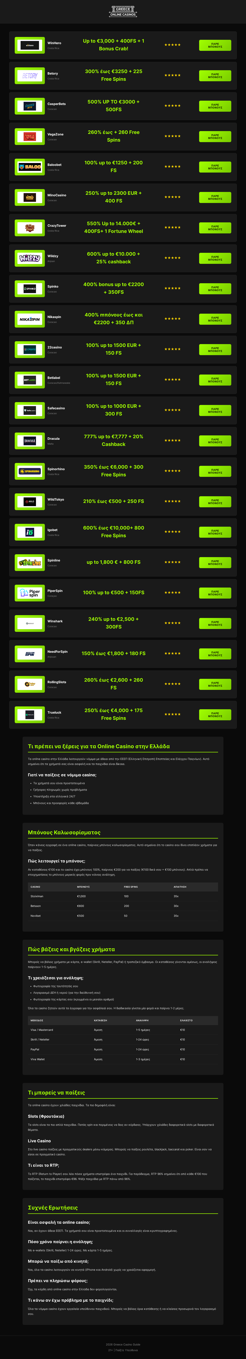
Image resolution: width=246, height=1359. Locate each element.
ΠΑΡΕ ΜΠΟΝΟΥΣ (215, 45)
